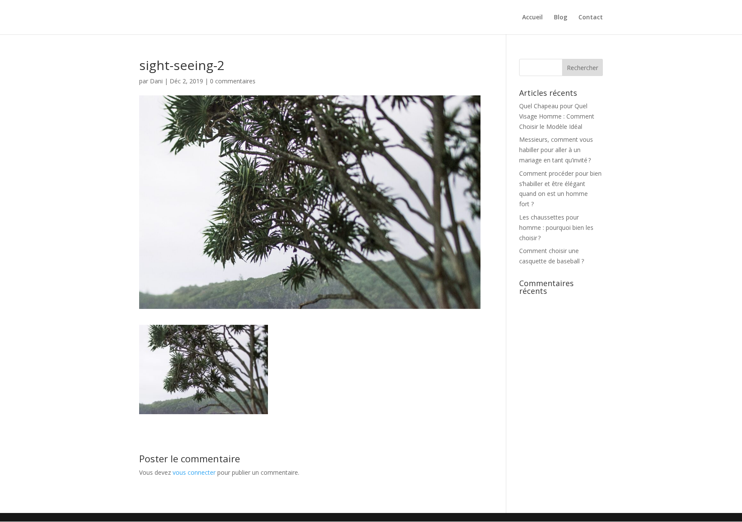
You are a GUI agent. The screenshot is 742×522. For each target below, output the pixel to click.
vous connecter (194, 472)
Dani (156, 81)
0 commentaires (232, 81)
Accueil (532, 17)
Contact (590, 17)
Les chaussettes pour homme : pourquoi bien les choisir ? (556, 227)
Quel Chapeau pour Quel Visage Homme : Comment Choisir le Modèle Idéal (556, 116)
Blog (560, 17)
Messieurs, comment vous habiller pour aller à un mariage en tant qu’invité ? (556, 149)
